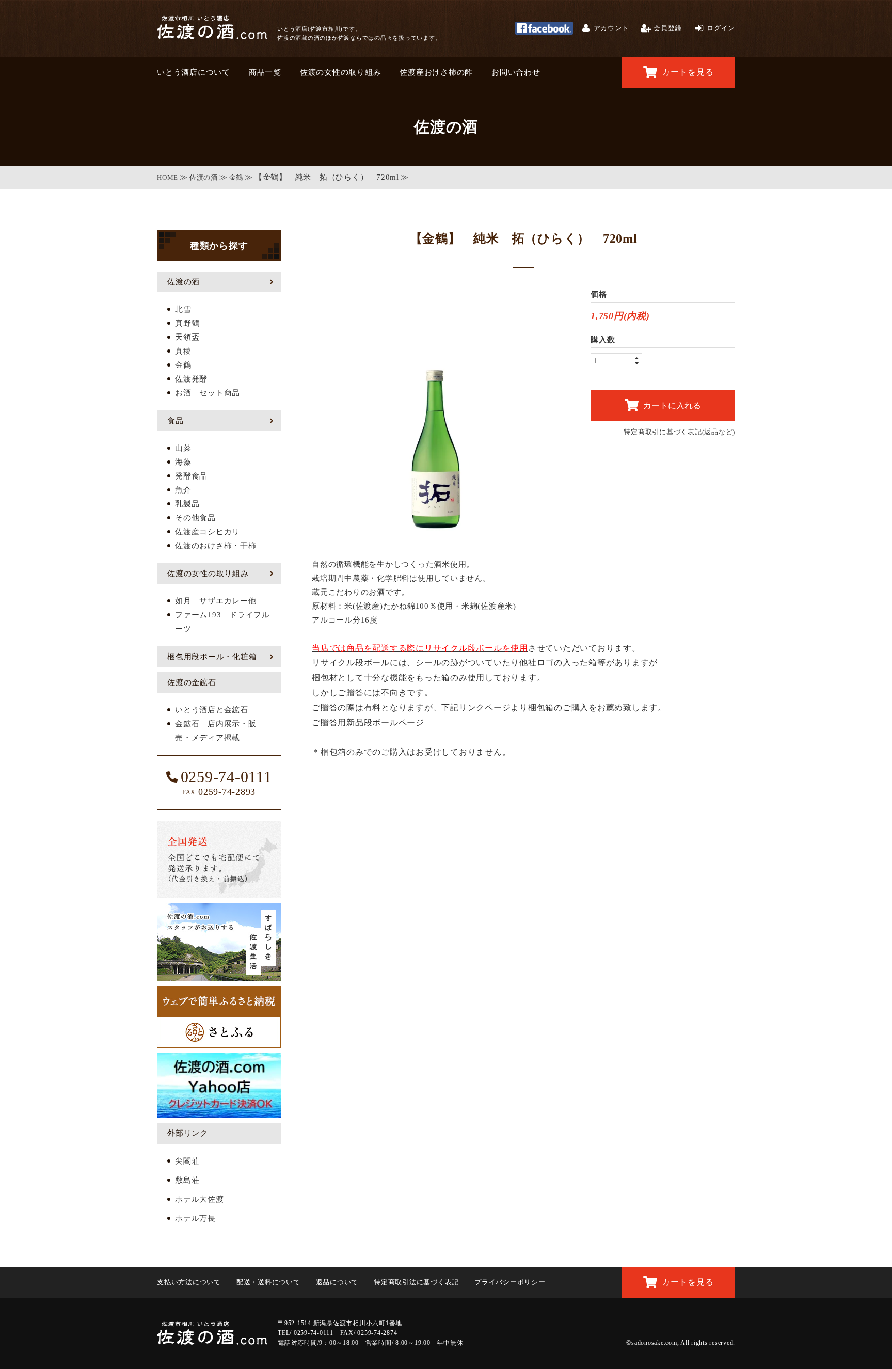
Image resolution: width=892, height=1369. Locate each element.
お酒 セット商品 (207, 393)
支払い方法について (189, 1282)
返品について (337, 1282)
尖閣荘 (187, 1161)
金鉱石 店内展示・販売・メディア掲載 (216, 731)
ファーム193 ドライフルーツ (222, 622)
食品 (175, 421)
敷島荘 (187, 1180)
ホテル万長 (195, 1218)
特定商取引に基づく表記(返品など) (679, 432)
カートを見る (688, 72)
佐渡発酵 (191, 379)
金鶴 (236, 177)
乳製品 (187, 504)
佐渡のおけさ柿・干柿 (216, 546)
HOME (167, 177)
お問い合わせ (515, 72)
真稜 (183, 351)
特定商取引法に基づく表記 (416, 1282)
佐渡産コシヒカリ (207, 532)
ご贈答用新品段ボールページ (368, 722)
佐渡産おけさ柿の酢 (436, 72)
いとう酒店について (193, 72)
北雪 (183, 309)
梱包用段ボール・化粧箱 (212, 656)
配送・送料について (268, 1282)
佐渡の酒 (203, 177)
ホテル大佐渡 (199, 1199)
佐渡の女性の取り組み (340, 72)
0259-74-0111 (226, 777)
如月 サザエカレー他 (216, 601)
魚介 (183, 490)
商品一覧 (265, 72)
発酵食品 (191, 476)
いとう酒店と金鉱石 (211, 710)
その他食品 (195, 518)
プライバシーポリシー (510, 1282)
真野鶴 (187, 323)
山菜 (183, 448)
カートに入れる (672, 405)
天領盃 (187, 337)
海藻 (183, 462)
